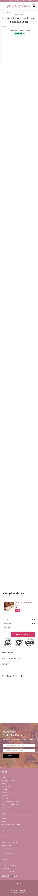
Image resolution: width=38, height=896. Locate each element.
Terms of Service (9, 865)
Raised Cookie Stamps (15, 12)
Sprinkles (6, 807)
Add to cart (23, 634)
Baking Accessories (9, 780)
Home (4, 12)
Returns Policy (8, 871)
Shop (8, 12)
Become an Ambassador (11, 824)
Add (17, 610)
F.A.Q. (4, 839)
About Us (5, 819)
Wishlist (5, 851)
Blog (4, 821)
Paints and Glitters (10, 801)
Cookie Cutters (8, 792)
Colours (5, 789)
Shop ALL (5, 777)
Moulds (5, 798)
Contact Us (6, 845)
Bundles (5, 783)
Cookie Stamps (7, 795)
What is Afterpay (8, 854)
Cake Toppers (7, 786)
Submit (10, 756)
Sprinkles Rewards (9, 836)
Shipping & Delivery (10, 842)
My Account (6, 848)
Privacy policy (8, 868)
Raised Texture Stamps (11, 804)
